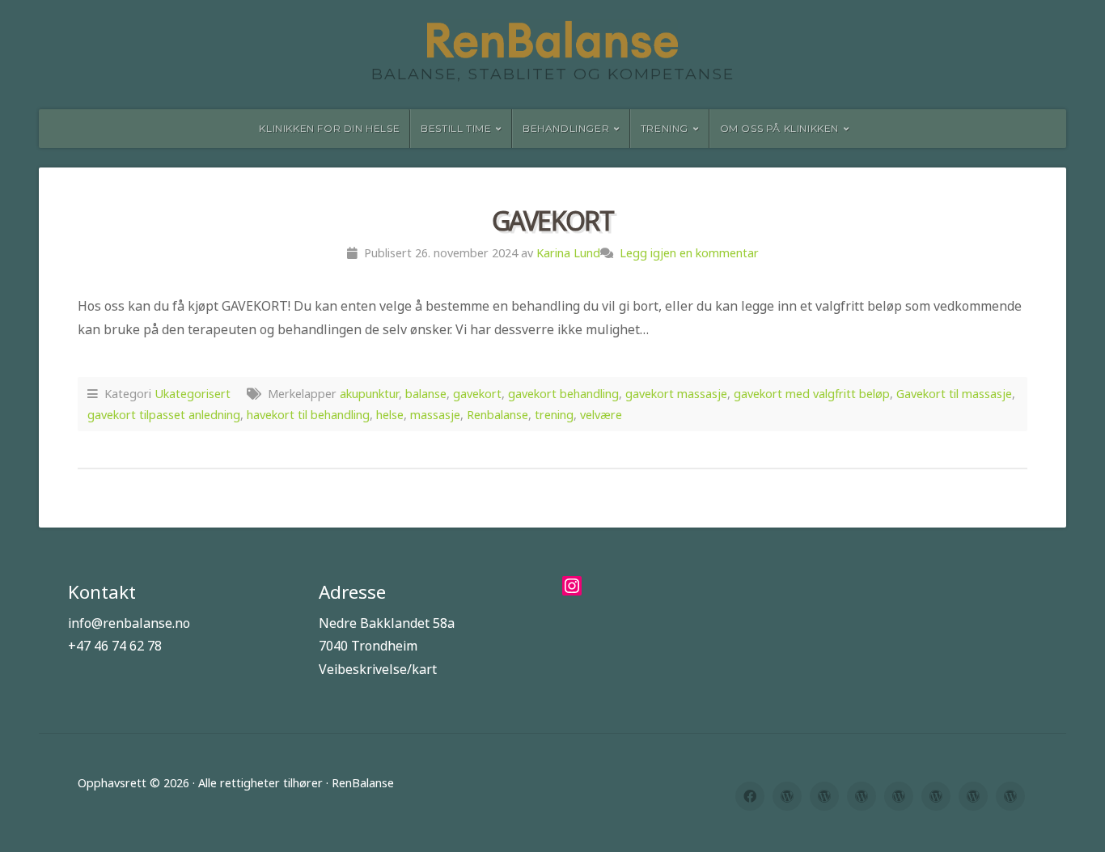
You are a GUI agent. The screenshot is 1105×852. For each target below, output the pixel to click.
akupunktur (369, 393)
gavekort (477, 393)
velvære (601, 414)
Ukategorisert (193, 393)
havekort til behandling (308, 414)
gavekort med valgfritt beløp (812, 393)
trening (554, 414)
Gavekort (553, 220)
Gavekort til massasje (954, 393)
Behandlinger (566, 128)
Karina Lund (568, 253)
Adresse (352, 591)
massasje (435, 414)
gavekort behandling (563, 393)
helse (390, 414)
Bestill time (456, 128)
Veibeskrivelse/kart (378, 669)
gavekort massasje (676, 393)
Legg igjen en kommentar (689, 253)
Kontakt (102, 591)
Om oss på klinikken (779, 128)
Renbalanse (497, 414)
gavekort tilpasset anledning (163, 414)
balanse (426, 393)
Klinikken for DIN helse (329, 128)
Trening (664, 128)
